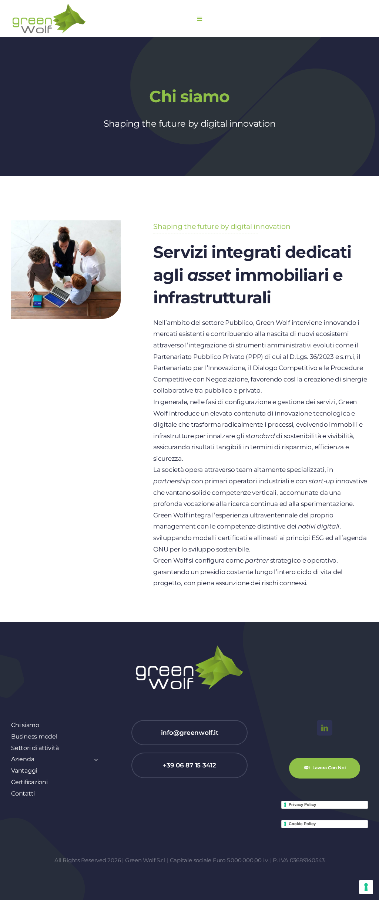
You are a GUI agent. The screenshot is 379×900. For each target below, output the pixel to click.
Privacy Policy (302, 804)
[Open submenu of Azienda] (94, 759)
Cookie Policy (302, 823)
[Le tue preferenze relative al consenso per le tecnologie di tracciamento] (366, 887)
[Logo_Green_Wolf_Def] (49, 6)
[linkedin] (324, 728)
